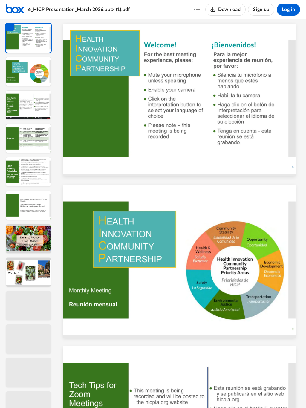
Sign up (261, 9)
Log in (288, 9)
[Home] (15, 9)
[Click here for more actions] (197, 10)
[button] (28, 38)
